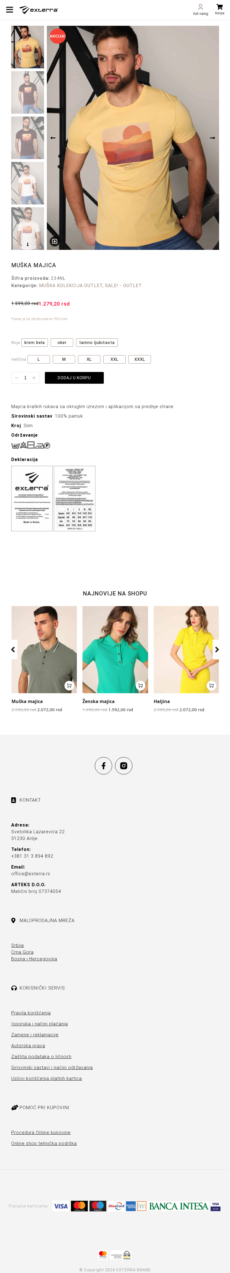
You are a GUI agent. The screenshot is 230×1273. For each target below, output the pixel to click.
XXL (115, 359)
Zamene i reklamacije (35, 1034)
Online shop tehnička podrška (44, 1143)
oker (62, 342)
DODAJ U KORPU (74, 378)
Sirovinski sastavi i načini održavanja (52, 1067)
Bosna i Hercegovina (34, 959)
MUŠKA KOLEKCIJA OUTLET (70, 285)
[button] (12, 649)
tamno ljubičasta (97, 342)
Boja (15, 342)
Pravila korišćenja (31, 1013)
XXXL (139, 359)
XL (89, 359)
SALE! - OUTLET (123, 285)
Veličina (18, 359)
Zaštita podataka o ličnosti (41, 1056)
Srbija (17, 945)
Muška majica (27, 701)
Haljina (162, 701)
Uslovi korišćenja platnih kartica (46, 1078)
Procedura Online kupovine (41, 1132)
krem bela (34, 342)
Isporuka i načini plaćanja (39, 1024)
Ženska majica (98, 701)
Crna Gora (22, 952)
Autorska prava (28, 1045)
